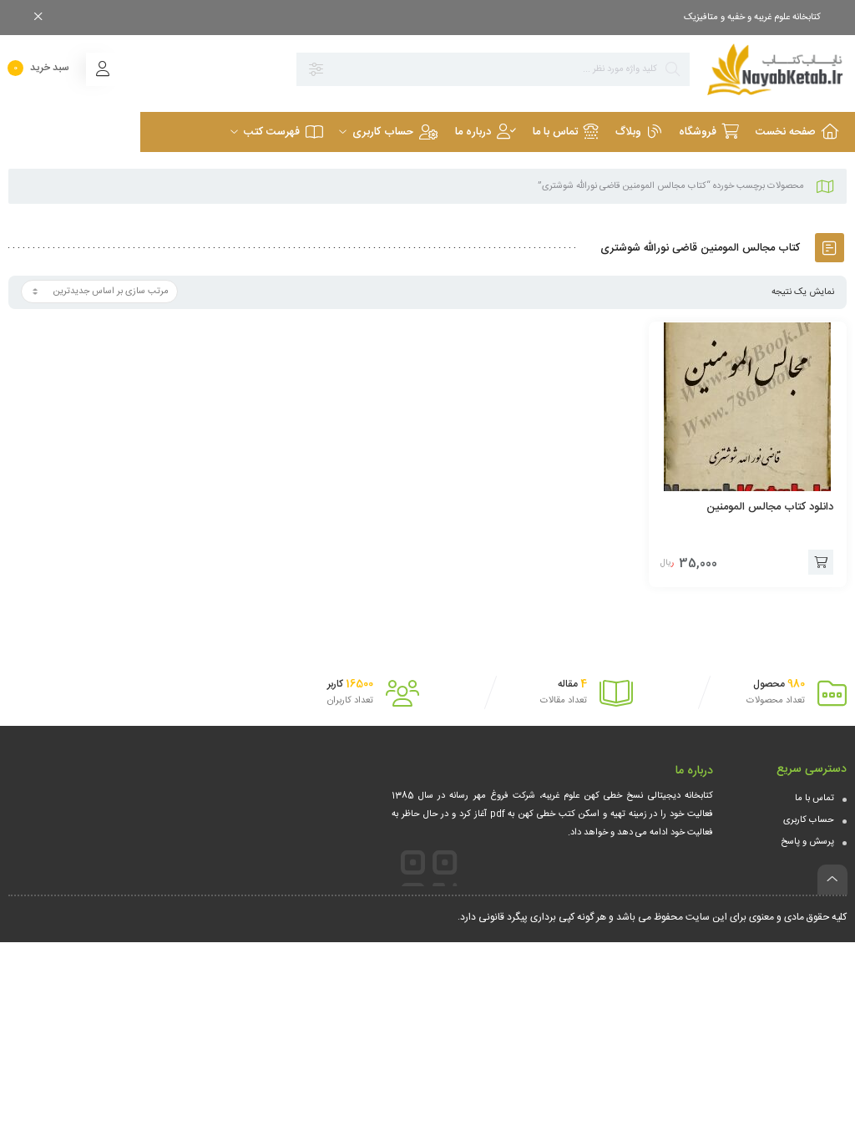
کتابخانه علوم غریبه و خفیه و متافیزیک (752, 17)
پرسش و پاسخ (807, 841)
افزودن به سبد (820, 562)
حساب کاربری (808, 820)
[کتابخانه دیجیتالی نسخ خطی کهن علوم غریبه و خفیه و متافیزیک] (776, 69)
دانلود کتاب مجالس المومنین (769, 507)
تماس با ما (814, 798)
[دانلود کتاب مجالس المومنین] (748, 406)
